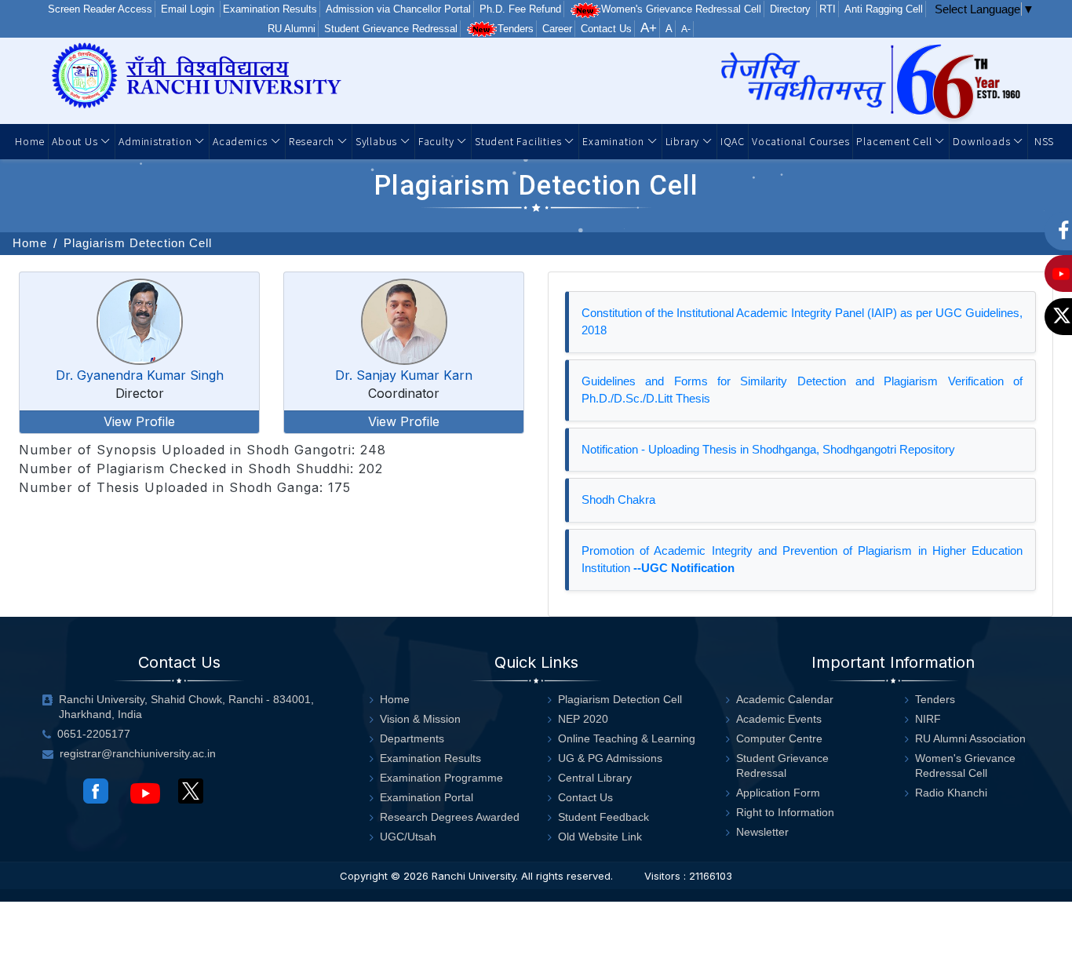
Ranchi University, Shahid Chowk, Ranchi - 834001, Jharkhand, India (186, 706)
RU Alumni (291, 29)
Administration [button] (157, 140)
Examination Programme (441, 777)
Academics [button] (242, 140)
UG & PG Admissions (610, 758)
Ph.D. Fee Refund (520, 9)
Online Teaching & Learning (626, 738)
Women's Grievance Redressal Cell (681, 9)
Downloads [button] (983, 140)
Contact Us (606, 29)
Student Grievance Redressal (391, 29)
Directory (792, 9)
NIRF (928, 719)
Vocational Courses (800, 140)
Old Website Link (600, 836)
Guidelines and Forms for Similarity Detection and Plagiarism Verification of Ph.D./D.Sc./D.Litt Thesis (802, 390)
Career (557, 29)
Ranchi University (474, 875)
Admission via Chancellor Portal (398, 9)
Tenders (516, 29)
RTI (827, 9)
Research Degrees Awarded (450, 817)
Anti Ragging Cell (883, 9)
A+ (648, 27)
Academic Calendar (784, 699)
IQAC (732, 140)
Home (30, 140)
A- (686, 29)
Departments (412, 738)
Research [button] (313, 140)
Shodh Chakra (618, 499)
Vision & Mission (420, 719)
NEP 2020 (583, 719)
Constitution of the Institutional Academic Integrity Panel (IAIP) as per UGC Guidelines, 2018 (802, 321)
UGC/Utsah (408, 836)
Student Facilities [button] (519, 140)
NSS (1042, 140)
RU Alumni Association (970, 738)
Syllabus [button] (378, 140)
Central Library (595, 777)
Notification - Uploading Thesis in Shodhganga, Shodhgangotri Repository (768, 449)
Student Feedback (603, 817)
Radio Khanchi (951, 792)
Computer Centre (779, 738)
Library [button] (683, 140)
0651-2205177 (93, 733)
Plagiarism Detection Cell (138, 243)
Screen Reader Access (100, 9)
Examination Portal (426, 797)
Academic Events (779, 719)
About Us (76, 140)
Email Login (189, 9)
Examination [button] (614, 140)
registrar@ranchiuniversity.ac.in (138, 753)
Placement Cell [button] (895, 140)
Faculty (437, 140)
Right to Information (785, 812)
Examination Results (270, 9)
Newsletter (762, 832)
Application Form (778, 792)
